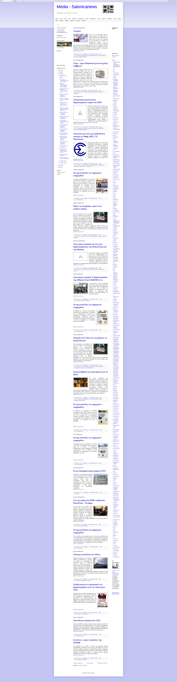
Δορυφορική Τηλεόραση (116, 186)
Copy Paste (115, 532)
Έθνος (114, 194)
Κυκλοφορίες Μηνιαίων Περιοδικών (116, 364)
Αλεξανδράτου (116, 98)
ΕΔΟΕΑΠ (115, 191)
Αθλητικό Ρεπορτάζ (115, 93)
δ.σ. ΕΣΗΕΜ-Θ (116, 151)
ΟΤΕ (114, 428)
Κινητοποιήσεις (116, 325)
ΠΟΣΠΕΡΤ (115, 453)
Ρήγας (114, 465)
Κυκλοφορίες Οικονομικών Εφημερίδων (116, 368)
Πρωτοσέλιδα (80, 199)
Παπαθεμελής (116, 429)
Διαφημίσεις (115, 177)
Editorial (115, 535)
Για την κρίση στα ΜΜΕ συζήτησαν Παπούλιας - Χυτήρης (63, 138)
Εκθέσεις (115, 208)
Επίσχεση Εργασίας (115, 246)
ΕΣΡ (114, 269)
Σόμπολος (115, 474)
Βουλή (114, 135)
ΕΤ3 (114, 271)
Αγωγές (115, 76)
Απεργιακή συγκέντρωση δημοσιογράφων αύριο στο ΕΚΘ (63, 85)
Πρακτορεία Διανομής (115, 458)
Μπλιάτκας (115, 406)
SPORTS (119, 18)
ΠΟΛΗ (65, 18)
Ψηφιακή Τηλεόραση (115, 523)
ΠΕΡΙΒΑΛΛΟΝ (93, 18)
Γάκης (114, 138)
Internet (115, 542)
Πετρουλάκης (116, 443)
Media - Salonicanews (77, 6)
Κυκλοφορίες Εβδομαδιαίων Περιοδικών (116, 352)
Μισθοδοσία (116, 395)
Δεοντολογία (116, 154)
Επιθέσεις (115, 242)
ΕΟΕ (114, 236)
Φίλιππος (115, 513)
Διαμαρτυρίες (85, 398)
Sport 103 (115, 552)
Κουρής (115, 334)
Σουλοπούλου (116, 476)
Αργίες (114, 115)
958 (114, 71)
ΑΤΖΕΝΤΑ (78, 20)
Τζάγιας (115, 502)
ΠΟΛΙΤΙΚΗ (103, 18)
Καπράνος (115, 312)
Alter (114, 527)
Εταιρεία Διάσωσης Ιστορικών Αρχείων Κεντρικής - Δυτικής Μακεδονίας (115, 276)
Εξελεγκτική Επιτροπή (115, 232)
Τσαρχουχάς (116, 510)
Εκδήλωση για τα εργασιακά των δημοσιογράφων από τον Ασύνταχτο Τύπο (89, 587)
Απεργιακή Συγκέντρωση (92, 55)
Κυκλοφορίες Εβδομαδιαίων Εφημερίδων (116, 348)
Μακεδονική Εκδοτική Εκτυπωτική (115, 382)
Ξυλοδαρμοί (76, 400)
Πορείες (115, 451)
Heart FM (115, 540)
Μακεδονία (115, 379)
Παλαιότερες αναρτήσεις (102, 663)
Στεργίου (115, 483)
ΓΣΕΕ (114, 149)
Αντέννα (79, 165)
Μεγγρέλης (115, 386)
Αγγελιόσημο (116, 72)
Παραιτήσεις (116, 431)
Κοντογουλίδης (116, 329)
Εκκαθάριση (115, 210)
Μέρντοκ (115, 388)
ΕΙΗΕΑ (103, 225)
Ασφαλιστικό (116, 121)
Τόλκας (114, 508)
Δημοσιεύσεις (116, 159)
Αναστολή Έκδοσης (115, 101)
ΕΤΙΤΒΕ (115, 286)
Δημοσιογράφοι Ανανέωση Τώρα (116, 166)
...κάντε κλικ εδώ (60, 29)
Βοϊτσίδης (115, 133)
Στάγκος (115, 482)
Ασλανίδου (115, 117)
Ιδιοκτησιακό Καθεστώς (116, 304)
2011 (59, 72)
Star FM (115, 555)
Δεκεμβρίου (62, 75)
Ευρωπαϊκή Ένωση (115, 288)
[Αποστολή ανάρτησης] (100, 54)
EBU (114, 534)
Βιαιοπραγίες (80, 398)
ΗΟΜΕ (56, 18)
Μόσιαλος (115, 403)
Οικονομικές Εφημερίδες (115, 420)
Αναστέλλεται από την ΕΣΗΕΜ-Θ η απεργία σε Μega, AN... (64, 90)
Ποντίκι (114, 450)
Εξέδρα (114, 230)
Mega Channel (82, 166)
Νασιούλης (115, 411)
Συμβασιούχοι (116, 491)
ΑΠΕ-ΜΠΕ (115, 108)
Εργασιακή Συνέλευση (115, 258)
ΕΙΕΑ (83, 91)
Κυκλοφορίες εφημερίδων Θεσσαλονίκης (116, 356)
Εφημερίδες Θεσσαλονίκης (116, 291)
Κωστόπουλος (116, 377)
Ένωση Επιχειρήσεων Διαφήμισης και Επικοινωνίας (116, 221)
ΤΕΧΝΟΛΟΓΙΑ (80, 18)
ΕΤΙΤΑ (114, 284)
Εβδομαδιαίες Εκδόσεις (116, 189)
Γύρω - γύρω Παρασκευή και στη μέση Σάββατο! (64, 80)
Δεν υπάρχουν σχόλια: (94, 54)
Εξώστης (115, 234)
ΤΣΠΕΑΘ (115, 511)
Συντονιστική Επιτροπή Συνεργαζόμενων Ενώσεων (116, 499)
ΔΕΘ (114, 153)
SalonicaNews (115, 562)
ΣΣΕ (114, 480)
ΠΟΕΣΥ (92, 269)
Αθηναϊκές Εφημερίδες (81, 55)
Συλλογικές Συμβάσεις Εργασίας (80, 56)
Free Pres (115, 538)
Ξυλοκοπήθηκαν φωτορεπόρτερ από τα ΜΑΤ (64, 121)
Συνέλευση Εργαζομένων (116, 493)
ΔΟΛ (87, 236)
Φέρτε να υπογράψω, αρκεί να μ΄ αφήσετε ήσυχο (64, 99)
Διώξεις (114, 182)
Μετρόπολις (115, 392)
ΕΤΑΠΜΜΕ (115, 281)
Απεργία (77, 31)
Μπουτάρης (115, 409)
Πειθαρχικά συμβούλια (115, 437)
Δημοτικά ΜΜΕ (116, 169)
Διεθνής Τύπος (116, 179)
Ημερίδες (115, 299)
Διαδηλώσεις (116, 170)
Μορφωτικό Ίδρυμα (115, 401)
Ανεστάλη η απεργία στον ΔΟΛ (86, 620)
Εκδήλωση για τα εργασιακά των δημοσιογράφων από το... (63, 150)
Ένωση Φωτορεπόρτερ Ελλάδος (95, 398)
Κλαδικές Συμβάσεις (115, 327)
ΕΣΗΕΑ (85, 91)
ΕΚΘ (98, 128)
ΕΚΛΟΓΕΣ (84, 20)
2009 (59, 165)
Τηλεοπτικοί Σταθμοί (89, 367)
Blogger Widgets (63, 37)
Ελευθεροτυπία (116, 211)
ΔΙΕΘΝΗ (61, 20)
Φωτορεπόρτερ (82, 400)
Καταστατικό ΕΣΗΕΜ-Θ (116, 318)
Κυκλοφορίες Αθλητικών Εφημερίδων (116, 340)
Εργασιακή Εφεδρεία (115, 255)
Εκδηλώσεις (115, 199)
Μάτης (114, 384)
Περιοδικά (115, 439)
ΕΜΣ (114, 213)
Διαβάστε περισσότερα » (78, 50)
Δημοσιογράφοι (116, 163)
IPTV (114, 543)
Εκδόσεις (115, 201)
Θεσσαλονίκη (116, 302)
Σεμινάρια (115, 466)
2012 (59, 70)
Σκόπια (114, 472)
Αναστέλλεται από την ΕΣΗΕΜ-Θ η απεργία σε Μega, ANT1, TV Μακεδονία (89, 136)
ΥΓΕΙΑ (98, 18)
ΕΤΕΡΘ (115, 282)
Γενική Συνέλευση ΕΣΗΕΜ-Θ (115, 145)
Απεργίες (99, 55)
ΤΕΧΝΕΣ (86, 18)
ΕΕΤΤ (114, 193)
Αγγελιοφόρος (116, 74)
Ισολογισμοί (115, 306)
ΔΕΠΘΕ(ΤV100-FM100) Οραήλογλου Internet (116, 65)
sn (59, 174)
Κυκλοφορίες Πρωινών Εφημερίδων (116, 372)
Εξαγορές (115, 228)
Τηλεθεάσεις (116, 504)
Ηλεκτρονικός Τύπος (89, 366)
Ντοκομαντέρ (116, 416)
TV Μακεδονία (88, 166)
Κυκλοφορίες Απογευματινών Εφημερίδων (116, 344)
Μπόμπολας (116, 408)
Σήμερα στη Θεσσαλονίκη (116, 469)
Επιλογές (115, 244)
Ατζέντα (115, 123)
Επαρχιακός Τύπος (115, 239)
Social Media (116, 550)
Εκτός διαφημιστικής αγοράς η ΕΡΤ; (89, 471)
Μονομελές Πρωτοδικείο (116, 398)
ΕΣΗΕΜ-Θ (104, 55)
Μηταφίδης (115, 394)
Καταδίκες (115, 314)
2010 (59, 73)
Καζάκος (115, 308)
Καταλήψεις (115, 316)
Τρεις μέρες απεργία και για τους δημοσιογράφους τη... (63, 104)
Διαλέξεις (115, 172)
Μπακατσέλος (116, 404)
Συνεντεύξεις (116, 495)
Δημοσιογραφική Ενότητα (116, 161)
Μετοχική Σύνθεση (115, 390)
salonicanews (62, 172)
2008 (59, 167)
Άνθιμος (115, 104)
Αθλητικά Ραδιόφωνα (115, 88)
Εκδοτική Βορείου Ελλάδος (115, 204)
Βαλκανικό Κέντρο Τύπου (116, 126)
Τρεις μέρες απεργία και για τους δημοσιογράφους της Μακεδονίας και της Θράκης (89, 247)
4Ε (113, 69)
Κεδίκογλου (115, 323)
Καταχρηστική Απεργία (94, 165)
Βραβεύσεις (115, 136)
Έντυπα (83, 366)
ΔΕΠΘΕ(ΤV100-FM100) (82, 659)
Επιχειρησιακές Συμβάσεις (116, 249)
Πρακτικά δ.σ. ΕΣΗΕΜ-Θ (116, 456)
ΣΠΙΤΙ (115, 18)
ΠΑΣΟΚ (115, 433)
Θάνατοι (115, 300)
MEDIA (57, 20)
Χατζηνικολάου (116, 519)
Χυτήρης (86, 525)
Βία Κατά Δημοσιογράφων (116, 129)
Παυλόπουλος (116, 434)
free (114, 537)
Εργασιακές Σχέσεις (115, 252)
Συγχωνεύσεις (116, 485)
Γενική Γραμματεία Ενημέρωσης (116, 141)
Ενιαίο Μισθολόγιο (115, 216)
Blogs (114, 530)
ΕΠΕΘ (114, 240)
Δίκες (114, 180)
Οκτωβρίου (62, 162)
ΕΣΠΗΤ (115, 267)
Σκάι (114, 471)
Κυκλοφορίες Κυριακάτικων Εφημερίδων (116, 360)
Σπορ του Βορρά (115, 478)
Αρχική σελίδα (90, 663)
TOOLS (61, 18)
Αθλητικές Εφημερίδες (115, 91)
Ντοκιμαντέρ (116, 414)
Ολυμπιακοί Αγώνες (115, 423)
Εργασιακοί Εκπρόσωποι (116, 260)
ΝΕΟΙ (70, 18)
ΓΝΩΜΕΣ (66, 20)
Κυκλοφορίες (116, 337)
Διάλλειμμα (115, 174)
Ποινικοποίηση (116, 448)
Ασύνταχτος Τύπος (85, 613)
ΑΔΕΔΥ (114, 77)
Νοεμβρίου (61, 160)
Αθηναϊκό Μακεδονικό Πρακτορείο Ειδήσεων (115, 84)
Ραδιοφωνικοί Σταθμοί (116, 463)
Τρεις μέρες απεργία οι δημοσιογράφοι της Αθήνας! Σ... (64, 109)
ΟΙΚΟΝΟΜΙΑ (109, 18)
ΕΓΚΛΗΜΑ (74, 18)
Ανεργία (115, 103)
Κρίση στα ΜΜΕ (80, 525)
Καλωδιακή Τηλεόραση (115, 311)
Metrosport (115, 548)
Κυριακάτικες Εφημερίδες (116, 375)
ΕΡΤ (78, 493)
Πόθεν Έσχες (116, 446)
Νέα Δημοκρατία (116, 413)
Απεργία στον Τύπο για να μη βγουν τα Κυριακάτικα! (64, 117)
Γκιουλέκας (115, 148)
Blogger (92, 672)
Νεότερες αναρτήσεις (78, 663)
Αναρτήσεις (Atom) (83, 665)
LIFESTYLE (72, 20)
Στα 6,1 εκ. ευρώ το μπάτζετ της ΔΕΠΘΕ (64, 158)
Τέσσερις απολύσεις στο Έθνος (86, 555)
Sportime (115, 553)
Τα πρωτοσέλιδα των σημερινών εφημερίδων (63, 95)
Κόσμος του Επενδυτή (115, 332)
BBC (114, 529)
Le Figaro (115, 545)
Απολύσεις (94, 128)
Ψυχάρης (115, 525)
